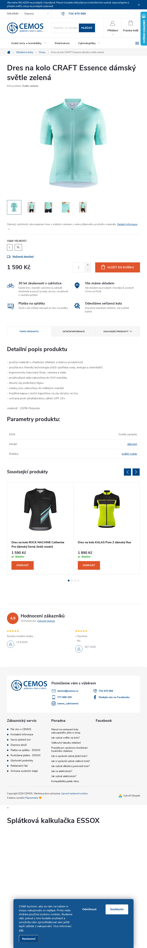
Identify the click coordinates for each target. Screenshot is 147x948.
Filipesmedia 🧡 (33, 798)
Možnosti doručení (23, 256)
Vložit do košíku (120, 267)
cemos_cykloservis (68, 703)
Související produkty (115, 331)
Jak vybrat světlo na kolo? (65, 737)
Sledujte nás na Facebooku (114, 697)
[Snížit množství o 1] (88, 269)
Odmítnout (89, 909)
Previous (127, 472)
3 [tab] (75, 580)
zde (21, 930)
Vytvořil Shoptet (131, 795)
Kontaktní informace (22, 734)
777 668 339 (64, 697)
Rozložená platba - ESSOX (26, 755)
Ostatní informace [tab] (74, 331)
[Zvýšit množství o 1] (88, 265)
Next (136, 472)
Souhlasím (117, 909)
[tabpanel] (40, 528)
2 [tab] (72, 580)
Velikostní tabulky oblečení (66, 742)
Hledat (87, 28)
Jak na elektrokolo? (61, 771)
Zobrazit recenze (46, 621)
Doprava (29, 13)
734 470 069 (106, 691)
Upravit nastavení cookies (74, 793)
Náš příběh (12, 13)
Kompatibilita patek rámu (65, 781)
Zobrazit (22, 565)
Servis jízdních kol (20, 739)
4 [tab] (78, 580)
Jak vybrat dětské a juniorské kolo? (70, 766)
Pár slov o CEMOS (21, 729)
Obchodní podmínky (22, 760)
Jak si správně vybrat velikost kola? (70, 761)
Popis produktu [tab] (29, 331)
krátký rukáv (129, 454)
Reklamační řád (19, 765)
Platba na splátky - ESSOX (25, 750)
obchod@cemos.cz (67, 691)
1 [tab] (69, 580)
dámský (132, 444)
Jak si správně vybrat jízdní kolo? (69, 756)
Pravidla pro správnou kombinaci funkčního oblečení (69, 749)
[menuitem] (29, 43)
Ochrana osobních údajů (24, 771)
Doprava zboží (19, 745)
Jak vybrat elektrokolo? (63, 776)
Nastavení (28, 939)
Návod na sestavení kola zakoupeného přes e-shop (65, 731)
